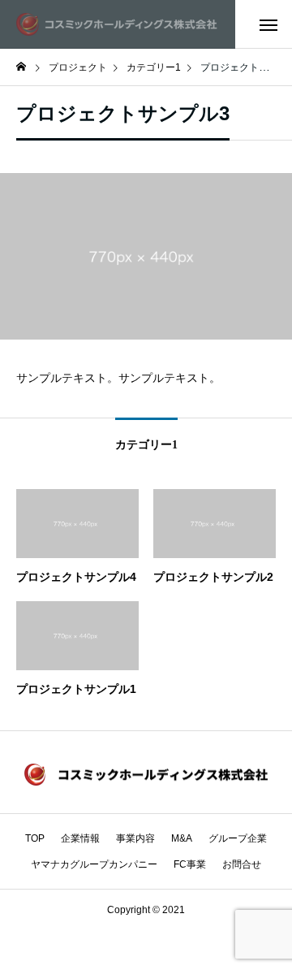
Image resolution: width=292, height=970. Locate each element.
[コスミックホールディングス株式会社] (117, 24)
